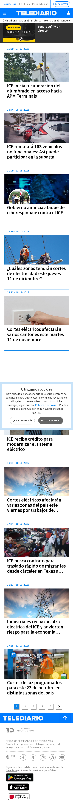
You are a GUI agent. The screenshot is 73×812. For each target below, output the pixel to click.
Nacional (23, 21)
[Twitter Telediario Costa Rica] (33, 757)
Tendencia (66, 21)
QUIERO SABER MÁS (22, 420)
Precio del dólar (39, 4)
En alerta (35, 21)
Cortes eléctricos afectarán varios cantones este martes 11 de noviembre (35, 334)
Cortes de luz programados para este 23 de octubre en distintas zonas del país (34, 687)
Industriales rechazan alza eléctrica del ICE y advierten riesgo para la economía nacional (35, 629)
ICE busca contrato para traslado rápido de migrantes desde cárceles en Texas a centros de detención (36, 568)
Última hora (10, 21)
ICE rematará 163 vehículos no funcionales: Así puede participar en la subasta (34, 151)
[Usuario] (68, 13)
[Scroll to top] (65, 718)
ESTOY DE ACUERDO (50, 420)
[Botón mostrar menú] (4, 13)
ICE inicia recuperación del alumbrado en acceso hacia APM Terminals (34, 91)
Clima (27, 4)
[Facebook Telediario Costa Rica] (23, 757)
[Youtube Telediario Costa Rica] (62, 757)
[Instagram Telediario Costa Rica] (43, 757)
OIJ (20, 4)
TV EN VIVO (62, 4)
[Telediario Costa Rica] (36, 13)
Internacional (51, 21)
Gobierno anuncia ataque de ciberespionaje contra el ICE (36, 210)
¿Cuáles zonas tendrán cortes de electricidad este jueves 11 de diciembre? (36, 273)
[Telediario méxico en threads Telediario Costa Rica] (52, 757)
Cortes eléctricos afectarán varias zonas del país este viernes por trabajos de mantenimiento (34, 508)
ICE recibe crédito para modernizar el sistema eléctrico (30, 444)
